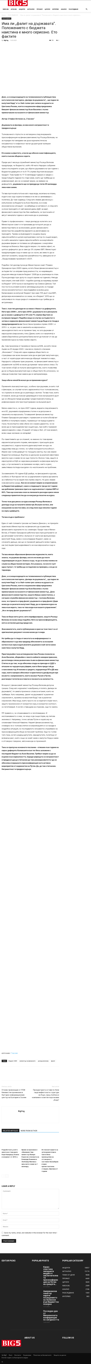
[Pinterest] (15, 45)
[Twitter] (9, 45)
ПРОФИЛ (40, 9)
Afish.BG (14, 9)
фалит (53, 1061)
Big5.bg (6, 40)
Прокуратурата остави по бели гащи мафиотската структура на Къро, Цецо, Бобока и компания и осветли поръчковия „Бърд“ (45, 1095)
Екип (10, 1355)
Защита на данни (60, 1355)
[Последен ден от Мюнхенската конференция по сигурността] (36, 1313)
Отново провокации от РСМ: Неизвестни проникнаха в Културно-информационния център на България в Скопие (14, 1094)
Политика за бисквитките (42, 1355)
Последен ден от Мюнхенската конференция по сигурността (51, 1315)
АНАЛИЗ (64, 9)
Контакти (17, 1355)
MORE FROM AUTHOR (29, 1131)
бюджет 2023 (13, 1061)
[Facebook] (4, 45)
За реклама (27, 1355)
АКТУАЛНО (30, 9)
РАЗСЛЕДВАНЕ (73, 9)
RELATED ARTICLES (10, 1131)
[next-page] (6, 1176)
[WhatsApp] (20, 45)
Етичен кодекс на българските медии (15, 1358)
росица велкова (43, 1061)
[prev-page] (3, 1176)
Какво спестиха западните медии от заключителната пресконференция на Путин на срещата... (50, 1275)
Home (4, 15)
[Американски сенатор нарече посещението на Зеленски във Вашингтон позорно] (36, 1293)
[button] (86, 9)
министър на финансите (27, 1061)
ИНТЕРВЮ (55, 9)
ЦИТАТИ (47, 9)
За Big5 (4, 1355)
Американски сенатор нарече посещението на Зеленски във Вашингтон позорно (51, 1297)
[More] (25, 45)
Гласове (14, 1053)
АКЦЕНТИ (22, 9)
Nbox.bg (6, 9)
